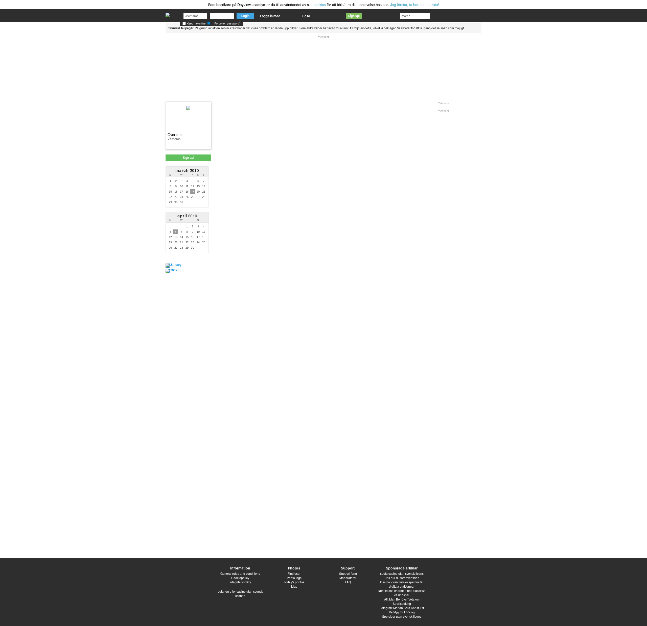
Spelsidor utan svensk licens (401, 616)
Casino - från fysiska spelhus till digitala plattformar (401, 584)
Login (245, 16)
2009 (173, 270)
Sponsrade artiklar (402, 567)
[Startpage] (168, 13)
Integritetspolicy (240, 582)
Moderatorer (347, 578)
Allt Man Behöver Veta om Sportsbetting (402, 601)
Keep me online (195, 23)
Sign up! (354, 16)
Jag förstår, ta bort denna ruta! (414, 4)
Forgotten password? (227, 23)
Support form (348, 573)
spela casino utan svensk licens (402, 573)
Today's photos (294, 582)
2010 (187, 170)
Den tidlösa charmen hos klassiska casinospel (402, 592)
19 (192, 191)
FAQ (348, 582)
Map (294, 586)
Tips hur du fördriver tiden (401, 578)
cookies (320, 4)
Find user (294, 573)
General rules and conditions (240, 573)
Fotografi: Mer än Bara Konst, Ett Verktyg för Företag (402, 610)
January (175, 264)
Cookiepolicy (240, 578)
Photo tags (294, 578)
